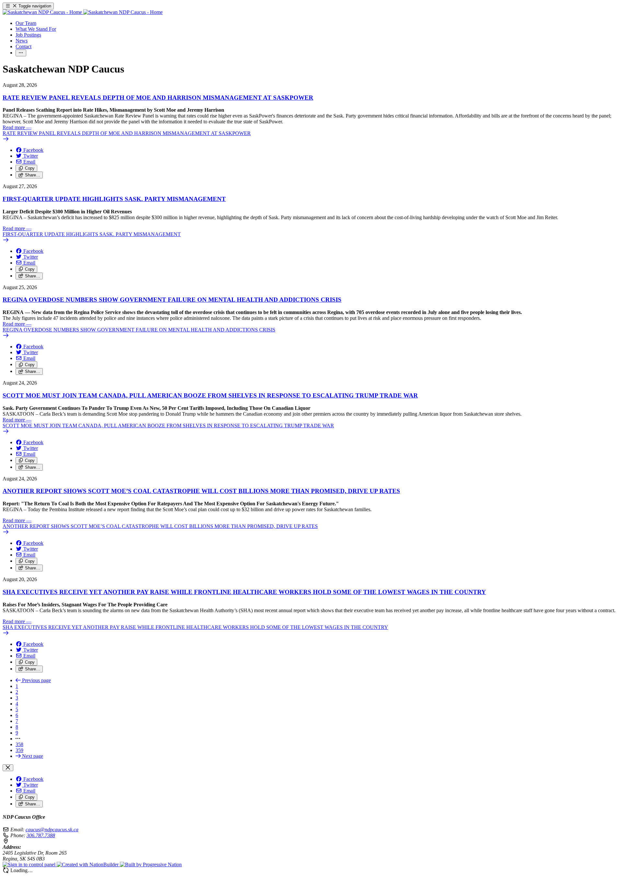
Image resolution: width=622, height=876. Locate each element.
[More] (21, 53)
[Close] (8, 767)
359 (19, 750)
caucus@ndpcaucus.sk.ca (52, 829)
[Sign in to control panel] (30, 864)
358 (19, 744)
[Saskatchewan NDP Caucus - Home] (83, 12)
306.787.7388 (41, 835)
